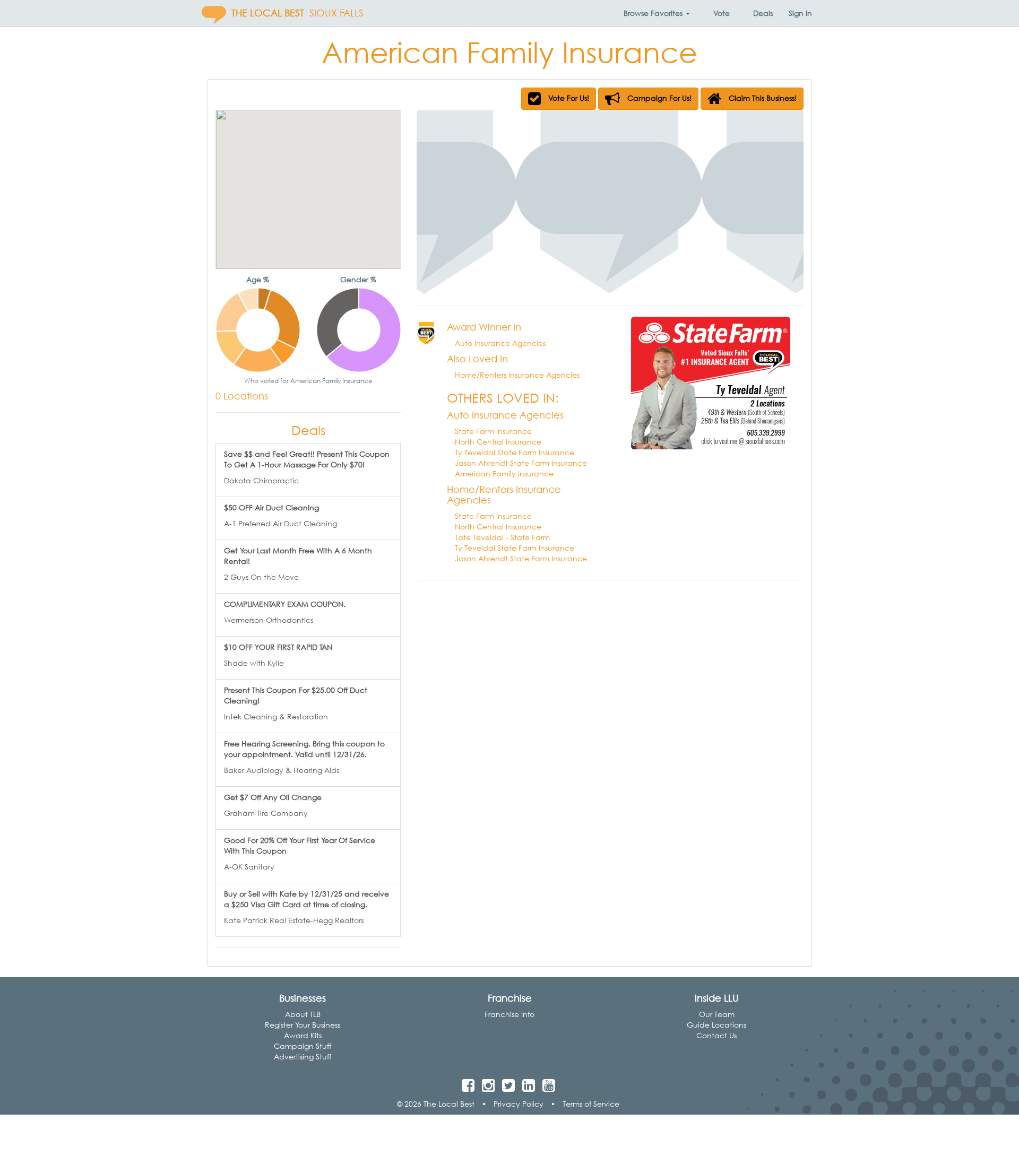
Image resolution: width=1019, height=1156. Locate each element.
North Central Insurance (498, 441)
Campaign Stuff (302, 1045)
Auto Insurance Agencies (500, 342)
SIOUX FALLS (336, 13)
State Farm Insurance (493, 431)
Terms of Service (591, 1103)
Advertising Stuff (302, 1056)
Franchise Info (509, 1014)
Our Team (717, 1014)
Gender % (358, 279)
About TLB (303, 1014)
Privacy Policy (518, 1103)
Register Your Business (302, 1024)
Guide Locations (716, 1024)
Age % (257, 279)
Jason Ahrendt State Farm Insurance (521, 462)
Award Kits (303, 1035)
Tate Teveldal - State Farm (502, 537)
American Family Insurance (504, 473)
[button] (657, 13)
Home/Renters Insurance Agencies (517, 374)
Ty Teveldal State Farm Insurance (514, 452)
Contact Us (716, 1035)
